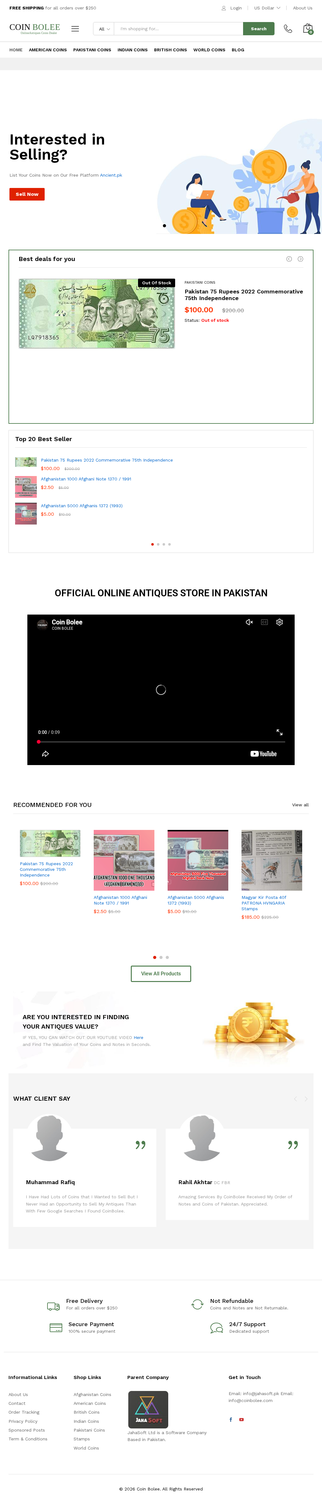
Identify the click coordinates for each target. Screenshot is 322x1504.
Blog (238, 50)
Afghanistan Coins (92, 1394)
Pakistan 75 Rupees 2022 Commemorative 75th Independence (107, 460)
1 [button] (157, 225)
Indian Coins (133, 50)
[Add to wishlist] (63, 853)
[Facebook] (230, 1419)
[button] (108, 887)
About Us (303, 7)
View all (300, 804)
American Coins (48, 50)
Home (16, 50)
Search (259, 28)
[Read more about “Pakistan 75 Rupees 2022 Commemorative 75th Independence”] (35, 853)
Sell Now (27, 194)
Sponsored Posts (26, 1430)
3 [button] (164, 544)
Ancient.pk (111, 175)
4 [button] (169, 544)
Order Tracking (23, 1412)
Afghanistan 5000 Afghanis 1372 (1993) (82, 505)
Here (138, 1037)
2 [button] (164, 225)
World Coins (209, 50)
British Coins (170, 50)
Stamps (82, 1438)
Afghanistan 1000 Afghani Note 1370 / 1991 (86, 478)
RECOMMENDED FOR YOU (52, 805)
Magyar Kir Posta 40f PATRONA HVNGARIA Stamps (264, 903)
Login (236, 8)
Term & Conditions (27, 1438)
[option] (161, 166)
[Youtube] (241, 1419)
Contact (16, 1403)
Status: (192, 320)
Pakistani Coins (92, 50)
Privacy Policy (22, 1421)
